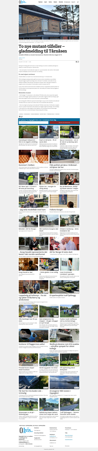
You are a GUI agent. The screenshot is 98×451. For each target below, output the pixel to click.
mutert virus (43, 114)
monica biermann (35, 114)
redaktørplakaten (23, 442)
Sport (45, 2)
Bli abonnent (67, 2)
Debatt (55, 2)
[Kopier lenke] (78, 62)
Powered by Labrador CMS (49, 449)
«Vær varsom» (29, 444)
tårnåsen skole (50, 114)
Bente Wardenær (69, 435)
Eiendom (61, 2)
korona (21, 114)
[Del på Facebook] (76, 62)
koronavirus (27, 114)
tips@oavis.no (53, 436)
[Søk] (78, 2)
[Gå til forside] (22, 2)
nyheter (57, 114)
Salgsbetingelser (68, 439)
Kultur (50, 2)
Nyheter (41, 2)
